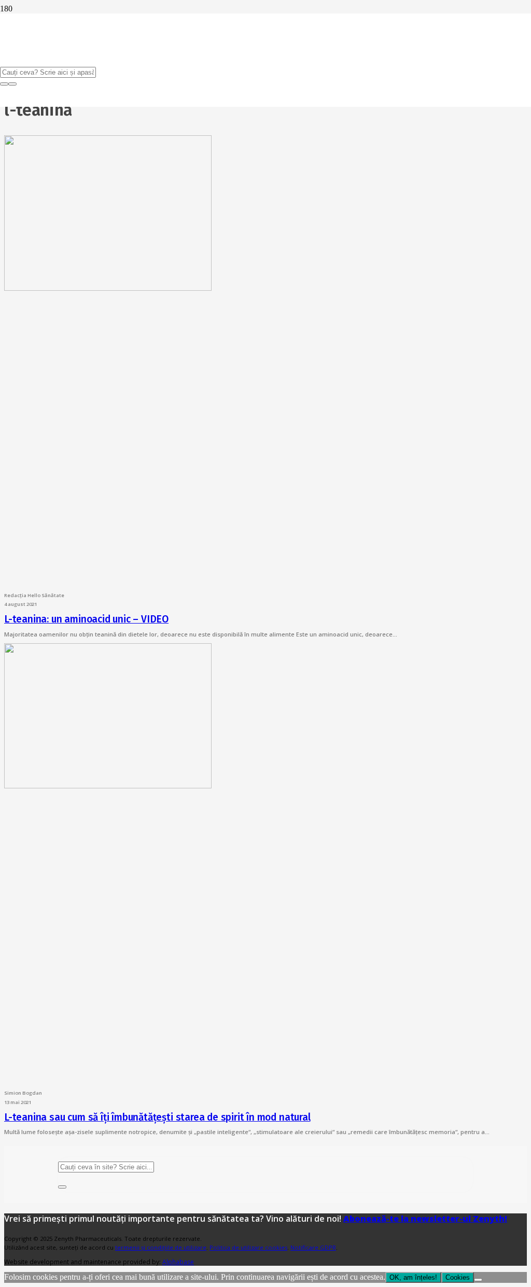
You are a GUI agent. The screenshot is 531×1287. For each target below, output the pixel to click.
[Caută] (62, 1187)
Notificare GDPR (313, 1247)
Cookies (457, 1277)
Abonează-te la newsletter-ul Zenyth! (425, 1218)
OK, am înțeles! (413, 1277)
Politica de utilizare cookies (248, 1247)
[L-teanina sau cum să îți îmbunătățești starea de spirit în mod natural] (108, 785)
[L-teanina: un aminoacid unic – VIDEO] (108, 288)
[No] (478, 1279)
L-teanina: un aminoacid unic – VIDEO (86, 619)
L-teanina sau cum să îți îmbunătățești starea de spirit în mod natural (157, 1117)
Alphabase (178, 1261)
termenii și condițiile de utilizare (160, 1247)
